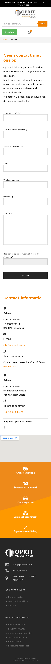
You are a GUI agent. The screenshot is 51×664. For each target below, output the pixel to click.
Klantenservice (15, 597)
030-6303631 (10, 366)
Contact (12, 605)
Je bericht (8, 213)
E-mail (7, 339)
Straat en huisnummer (13, 146)
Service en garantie (17, 637)
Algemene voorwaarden (20, 633)
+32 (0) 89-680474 (13, 412)
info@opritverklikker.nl (14, 345)
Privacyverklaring (17, 629)
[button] (44, 32)
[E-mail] (4, 334)
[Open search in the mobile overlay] (24, 24)
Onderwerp (8, 197)
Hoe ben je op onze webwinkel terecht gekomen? (21, 255)
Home (5, 39)
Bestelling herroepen (18, 646)
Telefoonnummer (11, 180)
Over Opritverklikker (18, 601)
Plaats (6, 163)
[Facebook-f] (4, 427)
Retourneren (14, 641)
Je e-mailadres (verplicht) (15, 129)
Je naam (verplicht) (12, 113)
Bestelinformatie (16, 624)
